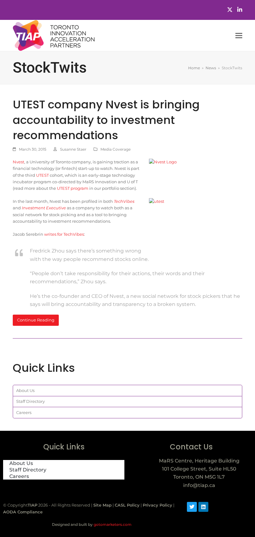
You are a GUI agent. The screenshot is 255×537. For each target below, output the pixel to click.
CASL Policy (127, 505)
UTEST (42, 175)
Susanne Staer (73, 149)
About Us (25, 390)
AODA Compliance (23, 511)
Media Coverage (115, 149)
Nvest (18, 161)
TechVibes (124, 201)
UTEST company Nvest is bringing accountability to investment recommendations (106, 120)
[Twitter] (230, 10)
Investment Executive (44, 207)
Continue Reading (35, 319)
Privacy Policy (157, 505)
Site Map (102, 505)
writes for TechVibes (64, 234)
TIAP (32, 505)
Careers (23, 412)
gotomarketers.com (112, 524)
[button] (238, 35)
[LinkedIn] (239, 10)
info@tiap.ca (199, 485)
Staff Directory (30, 401)
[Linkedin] (203, 507)
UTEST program (72, 188)
